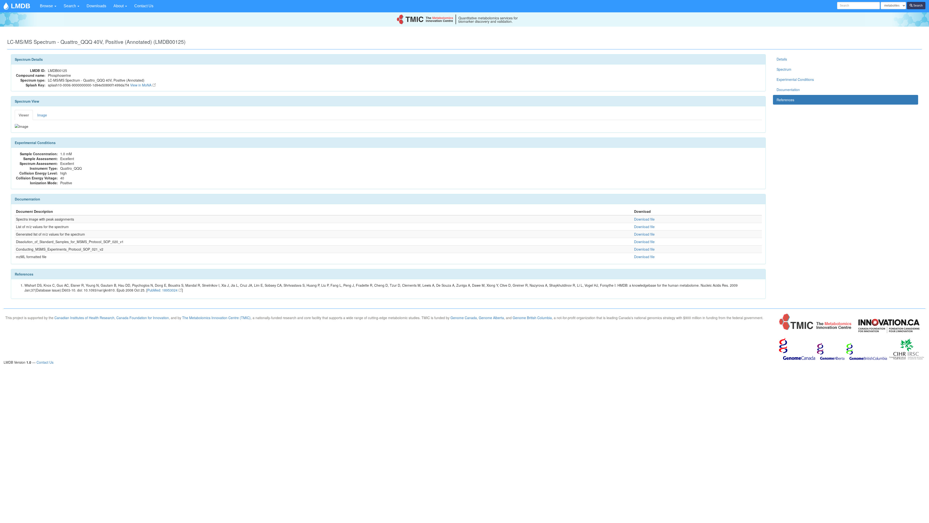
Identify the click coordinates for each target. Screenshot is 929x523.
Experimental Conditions (795, 79)
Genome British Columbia (532, 317)
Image (42, 115)
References (785, 99)
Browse (47, 6)
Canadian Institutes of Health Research (84, 317)
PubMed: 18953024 (163, 290)
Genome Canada (463, 317)
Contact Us (143, 6)
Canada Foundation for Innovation (142, 317)
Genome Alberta (491, 317)
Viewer (24, 115)
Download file (644, 219)
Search (70, 6)
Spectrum (784, 69)
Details (782, 59)
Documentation (788, 89)
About (119, 6)
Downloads (96, 6)
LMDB (20, 6)
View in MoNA (141, 85)
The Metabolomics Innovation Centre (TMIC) (216, 317)
